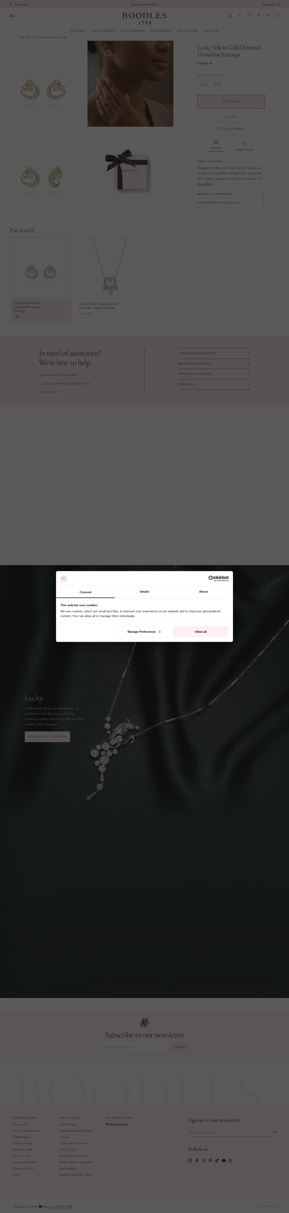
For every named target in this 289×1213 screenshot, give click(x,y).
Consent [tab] (85, 592)
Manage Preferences (142, 631)
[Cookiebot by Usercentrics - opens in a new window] (211, 579)
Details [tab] (144, 591)
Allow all (201, 631)
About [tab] (203, 591)
